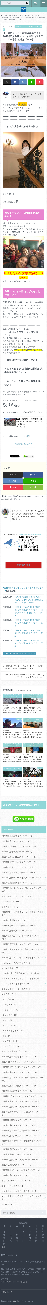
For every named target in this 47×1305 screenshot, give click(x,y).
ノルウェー (9, 1004)
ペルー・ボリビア (13, 1030)
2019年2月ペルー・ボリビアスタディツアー (21, 937)
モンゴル (8, 999)
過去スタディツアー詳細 (14, 1185)
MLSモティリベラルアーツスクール (19, 1191)
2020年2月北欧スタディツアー (17, 883)
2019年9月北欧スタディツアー (17, 920)
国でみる (9, 994)
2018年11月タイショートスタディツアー (22, 1062)
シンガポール (10, 1041)
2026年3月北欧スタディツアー (17, 851)
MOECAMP (8, 1204)
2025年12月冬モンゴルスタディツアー (21, 846)
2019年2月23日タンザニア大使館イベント (22, 957)
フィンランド (11, 1046)
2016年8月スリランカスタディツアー (20, 1130)
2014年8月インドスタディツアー (18, 1175)
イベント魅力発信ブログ (14, 1051)
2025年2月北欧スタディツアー (17, 836)
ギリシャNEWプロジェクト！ (16, 1180)
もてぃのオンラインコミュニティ (18, 896)
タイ (6, 1036)
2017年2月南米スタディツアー (17, 1120)
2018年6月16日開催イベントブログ (19, 1056)
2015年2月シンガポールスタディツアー (21, 1170)
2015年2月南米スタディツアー (17, 1165)
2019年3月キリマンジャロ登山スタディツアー (22, 951)
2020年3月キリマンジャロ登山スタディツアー (22, 889)
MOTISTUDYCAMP (12, 901)
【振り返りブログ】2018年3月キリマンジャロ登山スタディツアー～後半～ (29, 623)
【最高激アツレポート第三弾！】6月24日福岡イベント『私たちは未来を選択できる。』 (24, 667)
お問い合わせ (35, 3)
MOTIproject (16, 1301)
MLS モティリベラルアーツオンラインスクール (23, 1197)
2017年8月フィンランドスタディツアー (21, 1101)
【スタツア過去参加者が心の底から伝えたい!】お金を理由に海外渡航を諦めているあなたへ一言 (29, 599)
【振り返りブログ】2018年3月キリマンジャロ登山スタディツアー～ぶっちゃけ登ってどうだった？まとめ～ (29, 611)
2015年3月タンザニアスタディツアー (20, 1159)
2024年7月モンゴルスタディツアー (19, 862)
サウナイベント (10, 907)
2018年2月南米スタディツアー (17, 1091)
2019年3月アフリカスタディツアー (20, 944)
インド (7, 1020)
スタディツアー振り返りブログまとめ (20, 978)
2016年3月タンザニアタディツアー (19, 1135)
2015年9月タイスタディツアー (17, 1154)
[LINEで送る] (28, 456)
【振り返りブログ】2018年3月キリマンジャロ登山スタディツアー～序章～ (29, 643)
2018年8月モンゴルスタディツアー (19, 1072)
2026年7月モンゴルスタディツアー (19, 857)
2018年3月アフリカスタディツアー (19, 1085)
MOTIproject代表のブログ (16, 963)
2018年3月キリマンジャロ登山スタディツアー (19, 653)
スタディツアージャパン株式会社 (14, 1282)
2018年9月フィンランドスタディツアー (21, 1067)
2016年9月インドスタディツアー (18, 1125)
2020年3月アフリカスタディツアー (19, 872)
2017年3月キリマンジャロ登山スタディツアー (22, 1113)
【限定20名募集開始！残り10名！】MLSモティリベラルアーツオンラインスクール (23, 676)
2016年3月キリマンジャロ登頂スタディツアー (22, 1142)
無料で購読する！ (23, 565)
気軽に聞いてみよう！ (23, 444)
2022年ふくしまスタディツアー (17, 867)
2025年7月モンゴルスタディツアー (19, 841)
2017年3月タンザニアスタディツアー (20, 1106)
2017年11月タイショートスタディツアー (22, 1096)
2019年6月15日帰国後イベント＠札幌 (21, 973)
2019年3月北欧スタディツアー (17, 930)
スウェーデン (10, 1009)
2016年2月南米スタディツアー (17, 1149)
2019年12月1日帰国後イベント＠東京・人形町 (22, 913)
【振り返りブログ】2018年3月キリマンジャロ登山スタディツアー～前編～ (29, 633)
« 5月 (3, 1247)
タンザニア (10, 1015)
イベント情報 (10, 968)
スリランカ (9, 1025)
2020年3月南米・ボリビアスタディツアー (22, 877)
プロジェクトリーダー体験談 (16, 989)
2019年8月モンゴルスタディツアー (19, 925)
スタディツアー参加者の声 (15, 983)
